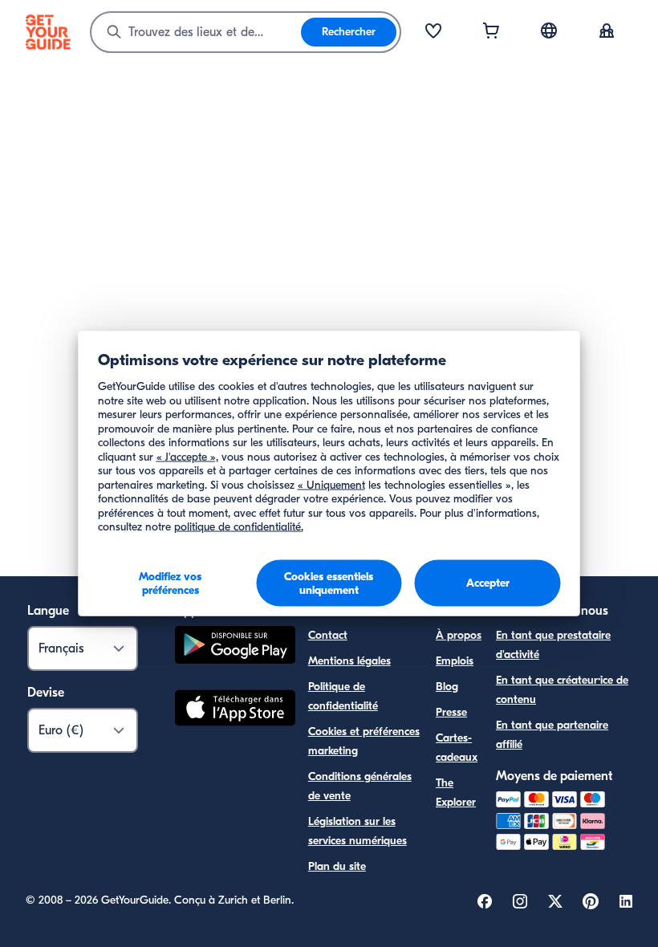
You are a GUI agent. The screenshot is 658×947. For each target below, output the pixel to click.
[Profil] (606, 32)
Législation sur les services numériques (357, 831)
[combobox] (196, 32)
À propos (458, 635)
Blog (447, 686)
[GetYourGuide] (48, 32)
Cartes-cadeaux (456, 747)
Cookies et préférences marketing (364, 741)
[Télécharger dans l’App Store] (235, 710)
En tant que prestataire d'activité (553, 644)
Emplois (454, 661)
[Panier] (491, 32)
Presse (451, 712)
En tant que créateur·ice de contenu (562, 689)
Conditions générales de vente (360, 786)
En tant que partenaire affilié (552, 734)
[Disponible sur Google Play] (235, 647)
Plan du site (337, 866)
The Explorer (456, 792)
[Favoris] (433, 32)
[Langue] (549, 30)
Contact (327, 635)
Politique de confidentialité (343, 696)
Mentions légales (349, 661)
